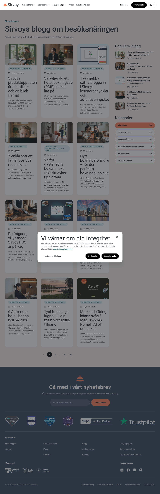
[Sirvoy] (11, 5)
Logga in (124, 5)
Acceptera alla (110, 256)
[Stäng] (117, 237)
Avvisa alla (92, 256)
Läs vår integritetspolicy (62, 249)
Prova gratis (139, 5)
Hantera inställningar (53, 256)
